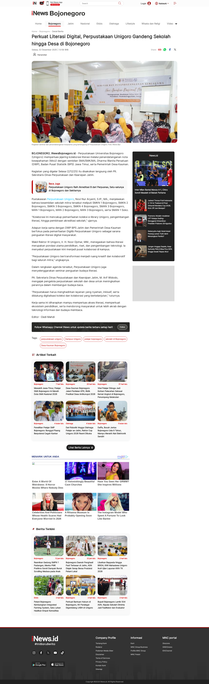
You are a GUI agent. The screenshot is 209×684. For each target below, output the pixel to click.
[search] (119, 3)
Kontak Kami (101, 665)
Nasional (85, 23)
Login (143, 3)
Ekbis (99, 23)
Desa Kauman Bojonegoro (53, 345)
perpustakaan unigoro (51, 339)
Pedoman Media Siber (104, 651)
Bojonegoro (54, 23)
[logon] (34, 3)
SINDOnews (167, 647)
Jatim (71, 23)
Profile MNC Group (138, 651)
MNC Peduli (135, 654)
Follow (122, 327)
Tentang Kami (101, 643)
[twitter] (175, 49)
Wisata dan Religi (151, 23)
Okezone (166, 643)
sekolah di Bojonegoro (115, 339)
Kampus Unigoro (73, 339)
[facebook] (170, 49)
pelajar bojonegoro (93, 339)
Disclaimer (100, 654)
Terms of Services (103, 658)
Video (170, 23)
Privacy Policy (101, 662)
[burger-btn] (175, 3)
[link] (159, 49)
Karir (132, 643)
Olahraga (114, 23)
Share (153, 49)
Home (38, 23)
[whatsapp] (165, 49)
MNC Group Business (139, 647)
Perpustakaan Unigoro (60, 199)
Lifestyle (130, 23)
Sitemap (99, 669)
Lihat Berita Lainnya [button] (79, 447)
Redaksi (99, 647)
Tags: (34, 337)
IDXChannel (167, 651)
